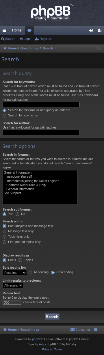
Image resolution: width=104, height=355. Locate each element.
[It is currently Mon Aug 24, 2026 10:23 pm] (99, 48)
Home (17, 30)
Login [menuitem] (92, 31)
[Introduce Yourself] (40, 177)
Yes (10, 213)
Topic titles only (18, 236)
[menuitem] (80, 329)
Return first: (12, 293)
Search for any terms (22, 115)
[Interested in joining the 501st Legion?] (40, 181)
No (22, 213)
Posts (11, 260)
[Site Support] (40, 193)
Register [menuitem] (101, 31)
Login (27, 38)
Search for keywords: (19, 81)
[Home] (52, 13)
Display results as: (17, 255)
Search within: (14, 221)
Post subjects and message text (30, 226)
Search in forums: (16, 154)
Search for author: (16, 123)
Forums (30, 31)
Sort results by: (14, 267)
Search (10, 38)
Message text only (20, 231)
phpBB (36, 339)
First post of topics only (24, 242)
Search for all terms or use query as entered (38, 110)
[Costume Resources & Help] (40, 185)
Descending (64, 272)
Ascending (41, 272)
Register (45, 38)
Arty (41, 344)
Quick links (5, 31)
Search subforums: (17, 209)
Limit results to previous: (22, 280)
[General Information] (40, 173)
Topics (28, 260)
